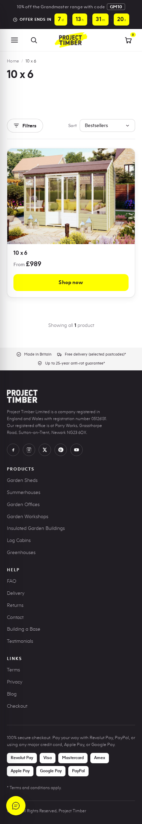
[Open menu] (14, 40)
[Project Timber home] (71, 40)
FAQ (11, 581)
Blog (12, 694)
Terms (13, 670)
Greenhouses (21, 552)
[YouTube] (76, 450)
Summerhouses (23, 492)
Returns (15, 605)
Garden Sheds (22, 480)
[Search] (34, 40)
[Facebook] (13, 450)
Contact (15, 617)
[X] (45, 450)
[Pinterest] (60, 450)
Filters (29, 126)
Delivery (15, 593)
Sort (72, 125)
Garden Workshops (27, 517)
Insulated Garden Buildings (36, 528)
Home (13, 61)
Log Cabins (19, 540)
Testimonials (20, 641)
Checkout (17, 706)
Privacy (14, 682)
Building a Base (23, 629)
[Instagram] (29, 450)
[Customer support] (16, 805)
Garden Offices (23, 504)
